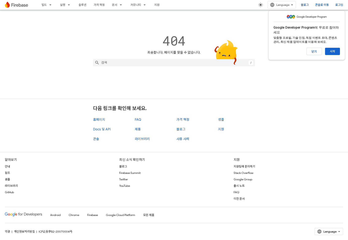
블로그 (305, 5)
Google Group (243, 179)
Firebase (92, 215)
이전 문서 (239, 199)
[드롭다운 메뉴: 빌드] (51, 5)
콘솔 (96, 139)
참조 (7, 173)
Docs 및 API (102, 129)
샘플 (221, 120)
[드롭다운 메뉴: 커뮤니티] (146, 5)
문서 (114, 5)
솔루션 (82, 5)
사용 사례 (182, 139)
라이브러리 (142, 139)
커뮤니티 (135, 5)
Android (55, 215)
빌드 (44, 5)
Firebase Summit (130, 173)
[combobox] (174, 62)
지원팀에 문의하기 (244, 166)
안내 (7, 166)
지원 (157, 5)
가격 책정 (99, 5)
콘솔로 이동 (322, 5)
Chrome (74, 215)
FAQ (138, 120)
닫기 (314, 51)
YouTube (124, 186)
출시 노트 (239, 186)
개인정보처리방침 (24, 231)
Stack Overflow (243, 173)
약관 (7, 231)
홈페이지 (99, 120)
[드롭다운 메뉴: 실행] (70, 5)
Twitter (123, 179)
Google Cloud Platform (120, 215)
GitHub (9, 192)
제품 (138, 129)
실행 (62, 5)
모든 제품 (148, 215)
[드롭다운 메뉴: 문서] (122, 5)
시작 (332, 51)
